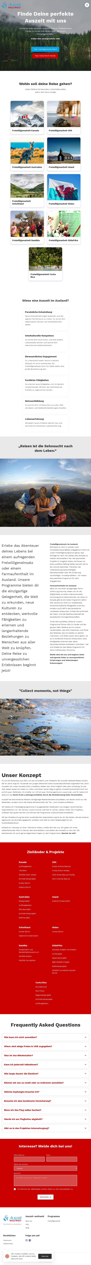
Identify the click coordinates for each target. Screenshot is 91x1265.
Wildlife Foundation (27, 960)
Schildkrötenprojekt (27, 879)
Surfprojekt (57, 954)
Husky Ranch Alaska (60, 870)
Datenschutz (8, 1243)
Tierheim (23, 870)
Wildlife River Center (27, 875)
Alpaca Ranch (25, 887)
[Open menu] (87, 5)
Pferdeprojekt (25, 909)
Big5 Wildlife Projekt (60, 962)
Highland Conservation (28, 936)
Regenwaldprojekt (43, 995)
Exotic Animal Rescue (61, 866)
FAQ (27, 1224)
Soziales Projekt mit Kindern (64, 950)
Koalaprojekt (24, 901)
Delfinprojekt (24, 918)
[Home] (12, 5)
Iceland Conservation (61, 901)
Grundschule (41, 987)
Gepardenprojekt (59, 958)
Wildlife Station (25, 956)
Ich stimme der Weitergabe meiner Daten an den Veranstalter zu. (45, 1189)
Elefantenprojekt (59, 966)
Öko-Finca (40, 991)
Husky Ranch (24, 883)
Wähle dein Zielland (21, 1164)
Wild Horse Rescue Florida (63, 875)
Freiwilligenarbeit (54, 1221)
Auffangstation (25, 866)
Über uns (29, 1221)
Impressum (7, 1240)
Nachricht (17, 1173)
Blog (27, 1228)
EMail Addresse (19, 1155)
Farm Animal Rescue (61, 879)
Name (48, 1155)
